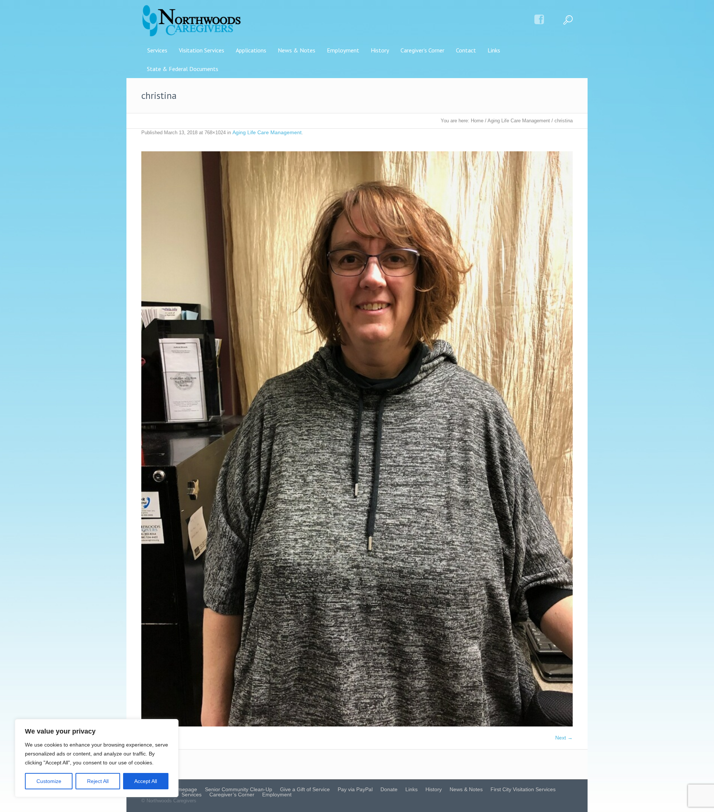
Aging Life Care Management (519, 120)
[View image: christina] (357, 438)
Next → (564, 738)
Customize (48, 781)
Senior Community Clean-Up (238, 789)
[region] (96, 758)
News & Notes (466, 789)
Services (191, 794)
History (433, 789)
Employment (277, 794)
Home (477, 120)
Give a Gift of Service (305, 789)
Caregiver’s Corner (231, 794)
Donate (389, 789)
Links (411, 789)
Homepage (184, 789)
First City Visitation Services (523, 789)
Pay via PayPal (355, 789)
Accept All (145, 781)
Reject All (98, 781)
